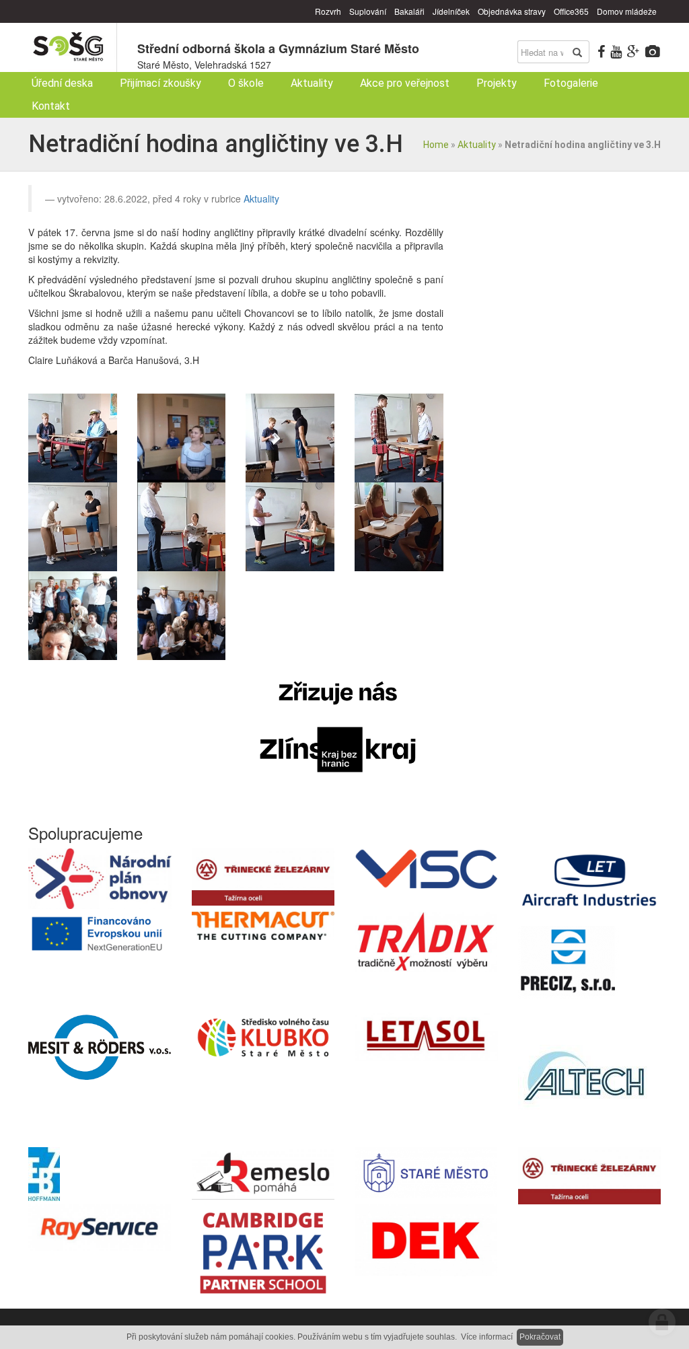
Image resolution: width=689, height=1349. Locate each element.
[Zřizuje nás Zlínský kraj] (338, 727)
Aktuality (477, 144)
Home (436, 144)
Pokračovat (539, 1337)
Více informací (487, 1337)
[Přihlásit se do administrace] (662, 1322)
